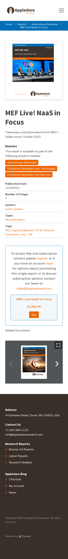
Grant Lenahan (14, 209)
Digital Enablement (23, 230)
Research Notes (15, 219)
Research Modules (20, 462)
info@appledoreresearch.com (24, 434)
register (42, 258)
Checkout (15, 479)
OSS (23, 234)
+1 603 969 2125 (16, 430)
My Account (16, 486)
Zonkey (26, 536)
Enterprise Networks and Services (29, 174)
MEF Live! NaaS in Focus (34, 299)
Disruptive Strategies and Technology (31, 168)
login (50, 263)
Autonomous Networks (22, 162)
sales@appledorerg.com (34, 288)
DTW (39, 230)
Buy (34, 314)
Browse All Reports (21, 449)
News (12, 492)
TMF (30, 234)
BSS (7, 230)
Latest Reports (18, 456)
